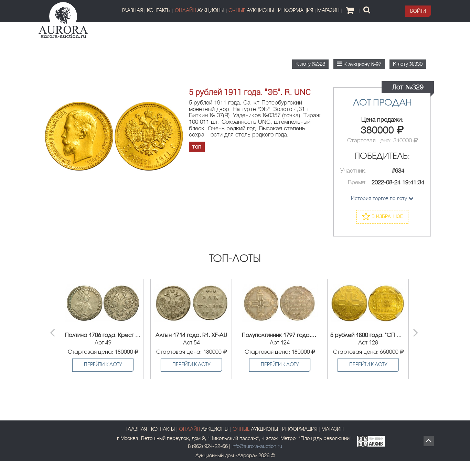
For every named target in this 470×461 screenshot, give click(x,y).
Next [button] (416, 329)
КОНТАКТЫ (159, 11)
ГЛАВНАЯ (132, 11)
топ (196, 146)
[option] (102, 329)
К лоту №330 (408, 64)
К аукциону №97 (361, 64)
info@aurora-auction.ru (257, 446)
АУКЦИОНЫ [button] (199, 11)
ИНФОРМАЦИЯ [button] (295, 11)
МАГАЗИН (328, 11)
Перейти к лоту (103, 365)
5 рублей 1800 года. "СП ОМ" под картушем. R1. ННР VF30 (368, 335)
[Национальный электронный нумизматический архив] (371, 440)
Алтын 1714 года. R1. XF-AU (191, 335)
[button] (418, 11)
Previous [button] (53, 329)
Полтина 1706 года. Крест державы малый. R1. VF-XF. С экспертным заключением (103, 335)
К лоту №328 (310, 64)
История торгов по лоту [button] (379, 198)
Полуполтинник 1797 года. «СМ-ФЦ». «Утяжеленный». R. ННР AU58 (280, 335)
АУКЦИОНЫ (255, 429)
